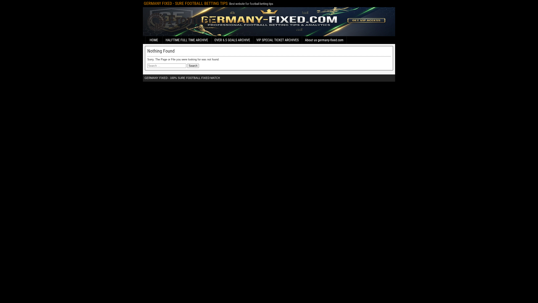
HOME (154, 40)
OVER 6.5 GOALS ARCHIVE (232, 40)
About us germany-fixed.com (324, 40)
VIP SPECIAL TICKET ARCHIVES (277, 40)
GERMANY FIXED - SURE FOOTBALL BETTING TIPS (186, 3)
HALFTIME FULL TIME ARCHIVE (187, 40)
